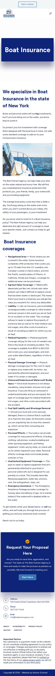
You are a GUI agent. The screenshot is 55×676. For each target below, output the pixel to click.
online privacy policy (32, 660)
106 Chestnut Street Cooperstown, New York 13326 (29, 602)
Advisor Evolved (40, 672)
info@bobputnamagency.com (22, 617)
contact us (44, 657)
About (6, 626)
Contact (18, 630)
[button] (27, 577)
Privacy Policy (35, 626)
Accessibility (19, 626)
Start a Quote (27, 4)
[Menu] (50, 13)
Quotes (6, 630)
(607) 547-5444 (17, 610)
